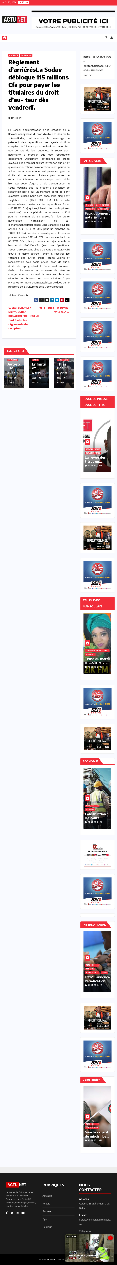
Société (47, 1211)
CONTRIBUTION (92, 1128)
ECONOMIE (12, 360)
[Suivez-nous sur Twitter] (12, 1213)
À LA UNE (105, 205)
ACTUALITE (13, 55)
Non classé (26, 55)
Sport (45, 1219)
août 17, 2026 (95, 667)
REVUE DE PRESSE (93, 449)
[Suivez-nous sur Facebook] (7, 1213)
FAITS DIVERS (63, 360)
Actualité (47, 1196)
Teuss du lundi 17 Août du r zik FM (97, 662)
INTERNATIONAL (92, 973)
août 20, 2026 (95, 1141)
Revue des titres (93, 453)
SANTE (35, 360)
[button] (106, 37)
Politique (47, 1227)
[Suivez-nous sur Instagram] (17, 1213)
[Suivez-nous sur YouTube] (23, 1213)
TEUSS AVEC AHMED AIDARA (97, 654)
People (46, 1203)
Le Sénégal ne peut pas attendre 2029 (97, 1136)
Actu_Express (92, 205)
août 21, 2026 (95, 222)
